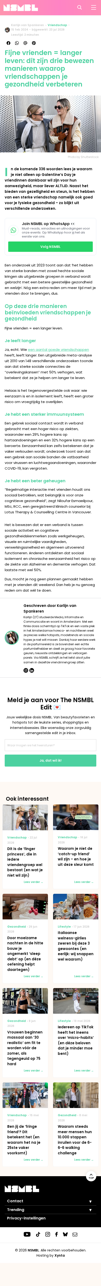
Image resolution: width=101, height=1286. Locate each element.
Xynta (59, 1255)
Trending (15, 1209)
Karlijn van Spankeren (27, 25)
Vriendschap (57, 25)
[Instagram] (25, 670)
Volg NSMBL (50, 246)
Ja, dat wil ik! (50, 760)
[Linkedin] (31, 670)
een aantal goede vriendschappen (58, 349)
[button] (87, 1201)
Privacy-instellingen (26, 1218)
